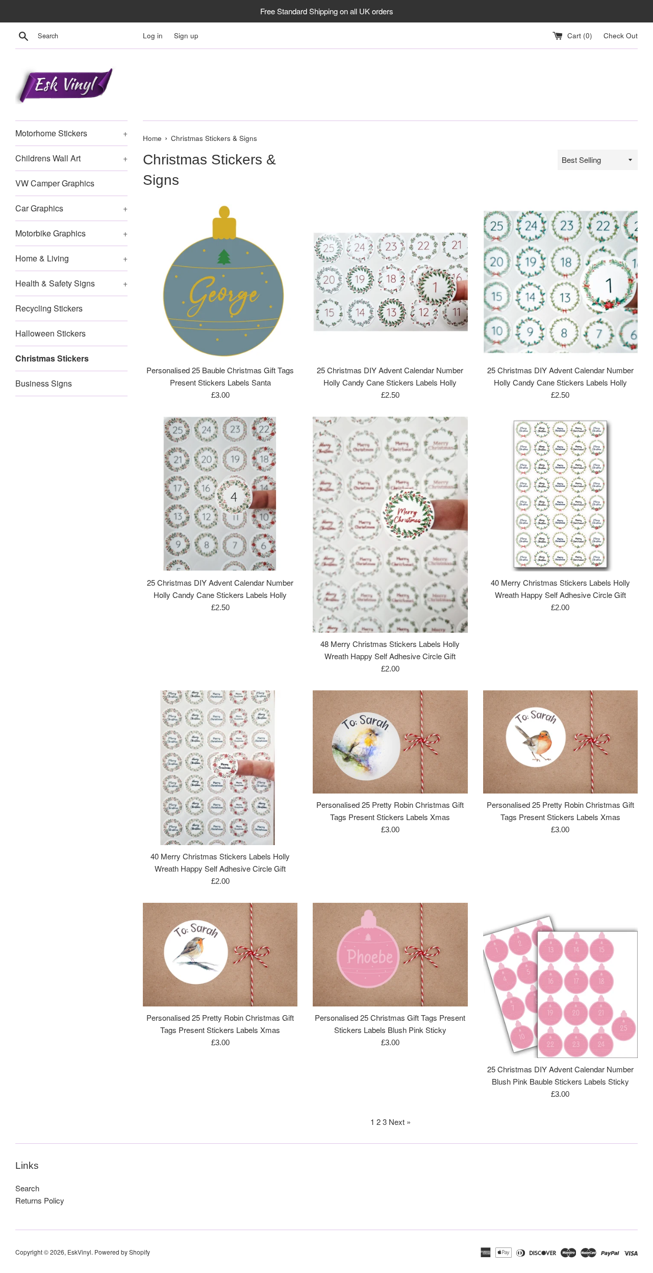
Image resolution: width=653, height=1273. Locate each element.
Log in (153, 35)
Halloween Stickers (50, 333)
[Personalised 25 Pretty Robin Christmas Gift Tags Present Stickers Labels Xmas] (390, 742)
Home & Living (71, 258)
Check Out (621, 35)
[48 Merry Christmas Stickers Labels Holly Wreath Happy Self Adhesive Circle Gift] (390, 525)
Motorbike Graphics (71, 233)
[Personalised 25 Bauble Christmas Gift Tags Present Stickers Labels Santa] (220, 281)
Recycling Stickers (49, 308)
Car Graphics (71, 208)
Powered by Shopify (122, 1251)
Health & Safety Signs (71, 283)
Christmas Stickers (52, 358)
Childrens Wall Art (71, 158)
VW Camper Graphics (54, 183)
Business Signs (43, 383)
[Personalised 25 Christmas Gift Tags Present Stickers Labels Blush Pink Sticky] (390, 954)
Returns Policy (39, 1200)
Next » (400, 1121)
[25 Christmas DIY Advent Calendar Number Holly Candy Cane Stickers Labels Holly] (390, 281)
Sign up (186, 35)
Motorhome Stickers (71, 133)
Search (27, 1188)
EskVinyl (79, 1251)
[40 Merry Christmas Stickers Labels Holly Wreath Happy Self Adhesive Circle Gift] (560, 494)
